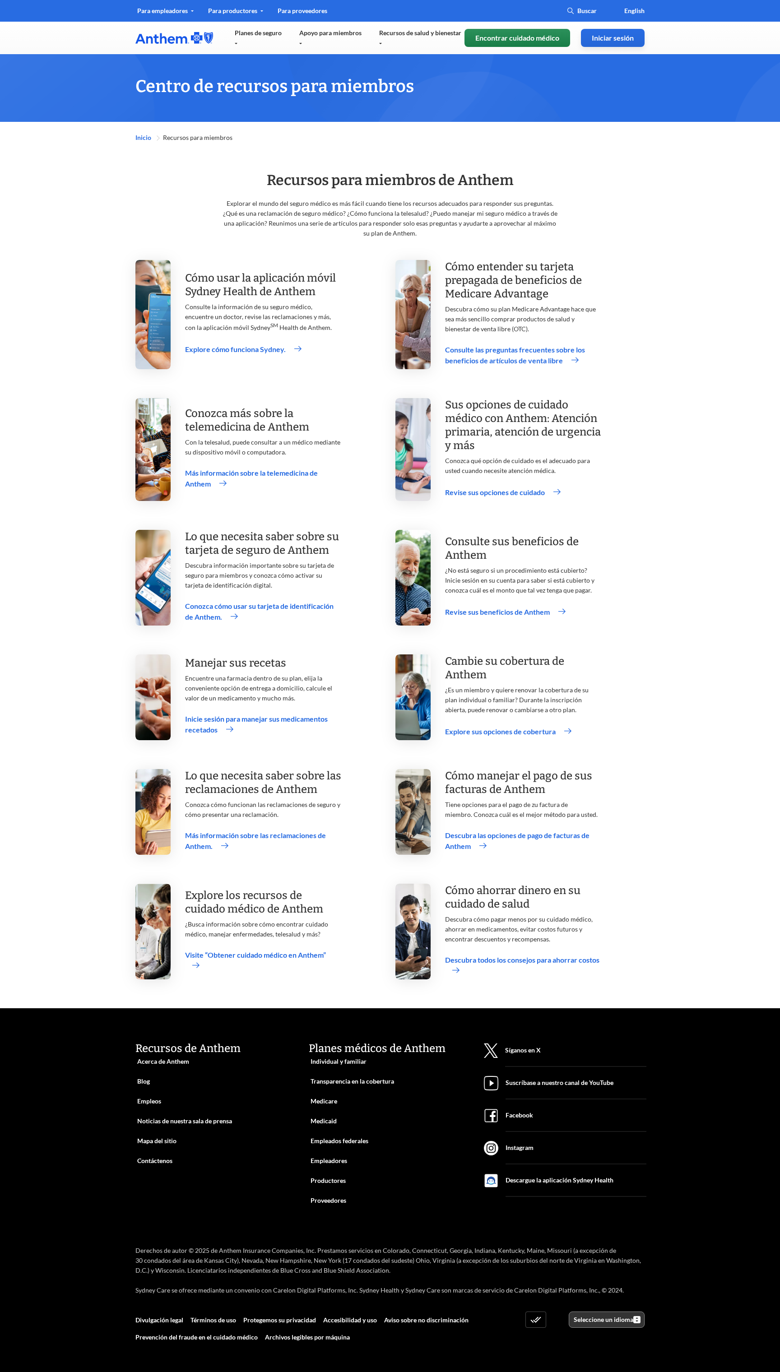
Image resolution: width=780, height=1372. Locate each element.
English (634, 10)
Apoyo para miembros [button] (330, 33)
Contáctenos (154, 1160)
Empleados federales (339, 1141)
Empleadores (329, 1160)
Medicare (324, 1101)
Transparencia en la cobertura (352, 1081)
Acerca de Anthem (163, 1061)
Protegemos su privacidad (279, 1320)
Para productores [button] (233, 10)
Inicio (144, 137)
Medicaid (324, 1121)
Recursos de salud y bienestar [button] (420, 33)
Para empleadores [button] (163, 10)
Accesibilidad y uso (350, 1320)
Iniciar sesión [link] (613, 37)
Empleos (149, 1101)
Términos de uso (213, 1320)
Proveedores (328, 1200)
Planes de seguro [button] (258, 33)
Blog (143, 1081)
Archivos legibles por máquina (307, 1337)
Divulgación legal (159, 1320)
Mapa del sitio (156, 1141)
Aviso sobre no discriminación (426, 1320)
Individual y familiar (339, 1061)
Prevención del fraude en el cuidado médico (196, 1337)
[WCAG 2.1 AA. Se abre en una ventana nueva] (535, 1320)
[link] (174, 37)
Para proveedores (302, 13)
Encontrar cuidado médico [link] (517, 37)
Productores (328, 1180)
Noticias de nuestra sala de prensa (184, 1121)
